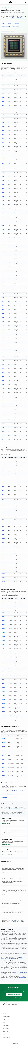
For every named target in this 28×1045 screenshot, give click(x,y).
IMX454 (3, 256)
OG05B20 (3, 608)
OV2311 (3, 644)
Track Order (5, 1010)
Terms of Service (6, 1025)
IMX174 (3, 81)
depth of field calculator (9, 815)
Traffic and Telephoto (20, 794)
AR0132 (3, 464)
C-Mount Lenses (20, 17)
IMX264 (3, 130)
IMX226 (3, 110)
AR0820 (3, 534)
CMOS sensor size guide (20, 870)
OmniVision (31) (16, 23)
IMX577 (3, 360)
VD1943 (3, 771)
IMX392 (3, 229)
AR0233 (3, 490)
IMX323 (3, 196)
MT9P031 (3, 577)
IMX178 (3, 85)
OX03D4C (3, 699)
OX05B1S (3, 707)
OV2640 (3, 652)
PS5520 (3, 755)
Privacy (4, 1022)
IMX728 (3, 404)
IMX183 (3, 93)
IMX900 (3, 423)
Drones (8, 790)
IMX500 (3, 289)
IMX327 (3, 200)
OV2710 (3, 656)
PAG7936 (3, 750)
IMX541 (3, 325)
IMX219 (3, 101)
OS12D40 (3, 636)
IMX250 (3, 118)
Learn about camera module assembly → (14, 997)
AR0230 (3, 486)
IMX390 (3, 225)
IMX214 (3, 97)
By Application (15, 26)
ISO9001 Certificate (6, 1016)
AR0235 (3, 499)
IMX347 (3, 212)
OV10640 (3, 640)
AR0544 (3, 530)
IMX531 (3, 305)
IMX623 (3, 368)
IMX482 (3, 278)
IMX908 (3, 427)
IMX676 (3, 384)
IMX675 (3, 380)
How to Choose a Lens (5, 30)
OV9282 (3, 679)
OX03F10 (3, 703)
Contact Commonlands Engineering (14, 994)
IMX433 (3, 253)
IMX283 (3, 150)
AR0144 (3, 475)
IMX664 (3, 376)
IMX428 (3, 245)
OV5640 (3, 664)
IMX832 (3, 415)
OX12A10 (3, 719)
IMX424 (3, 241)
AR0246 (3, 505)
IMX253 (3, 126)
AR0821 (3, 542)
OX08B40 (3, 715)
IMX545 (3, 333)
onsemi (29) (9, 23)
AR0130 (3, 460)
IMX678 (3, 392)
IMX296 (3, 172)
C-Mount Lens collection (10, 958)
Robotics (3, 790)
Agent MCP (5, 1013)
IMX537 (3, 317)
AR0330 (3, 509)
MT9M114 (3, 573)
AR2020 (3, 569)
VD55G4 (3, 775)
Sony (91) (3, 23)
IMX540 (3, 321)
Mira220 (3, 738)
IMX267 (3, 138)
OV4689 (3, 660)
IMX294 (3, 168)
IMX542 (3, 329)
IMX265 (3, 134)
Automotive (4, 794)
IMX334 (3, 204)
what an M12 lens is (20, 958)
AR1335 (3, 562)
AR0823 (3, 550)
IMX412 (3, 233)
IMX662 (3, 372)
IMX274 (3, 146)
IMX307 (3, 184)
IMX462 (3, 266)
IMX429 (3, 249)
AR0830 (3, 554)
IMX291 (3, 163)
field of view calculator (16, 813)
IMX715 (3, 400)
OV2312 (3, 648)
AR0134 (3, 468)
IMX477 (3, 274)
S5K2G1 (3, 759)
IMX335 (3, 208)
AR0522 (3, 526)
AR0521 (3, 519)
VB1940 (3, 763)
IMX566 (3, 352)
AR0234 (3, 494)
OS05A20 (3, 628)
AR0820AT (3, 538)
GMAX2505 (3, 746)
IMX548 (3, 345)
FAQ (12, 30)
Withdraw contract (6, 1037)
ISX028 (3, 435)
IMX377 (3, 216)
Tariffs (4, 1019)
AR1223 (3, 558)
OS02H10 (3, 612)
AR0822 (3, 546)
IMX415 (3, 237)
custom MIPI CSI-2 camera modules (19, 972)
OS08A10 (3, 632)
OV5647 (3, 668)
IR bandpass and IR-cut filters (15, 921)
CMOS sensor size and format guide (14, 808)
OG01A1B (3, 601)
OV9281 (3, 675)
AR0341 (3, 515)
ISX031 (3, 439)
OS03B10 (3, 616)
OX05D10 (3, 711)
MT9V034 (3, 581)
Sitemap (4, 1034)
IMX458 (3, 262)
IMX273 (3, 142)
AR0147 (3, 481)
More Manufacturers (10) (6, 26)
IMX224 (3, 105)
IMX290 (3, 158)
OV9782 (3, 683)
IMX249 (3, 114)
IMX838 (3, 419)
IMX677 (3, 388)
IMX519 (3, 297)
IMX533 (3, 313)
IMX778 (3, 408)
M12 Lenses (14, 17)
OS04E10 (3, 624)
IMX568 (3, 356)
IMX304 (3, 180)
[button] (2, 2)
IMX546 (3, 337)
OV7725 (3, 671)
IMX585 (3, 364)
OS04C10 (3, 620)
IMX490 (3, 285)
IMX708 (3, 396)
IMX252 (3, 122)
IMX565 (3, 349)
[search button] (22, 2)
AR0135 (3, 471)
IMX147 (3, 77)
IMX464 (3, 270)
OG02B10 (3, 604)
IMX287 (3, 154)
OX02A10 (3, 691)
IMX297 (3, 176)
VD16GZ (3, 767)
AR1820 (3, 565)
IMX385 (3, 220)
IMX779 (3, 412)
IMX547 (3, 341)
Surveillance (22, 790)
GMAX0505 (3, 742)
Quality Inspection (11, 794)
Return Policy (5, 1031)
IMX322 (3, 192)
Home (4, 1007)
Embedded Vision (15, 790)
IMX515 (3, 293)
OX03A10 (3, 695)
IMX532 (3, 309)
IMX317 (3, 188)
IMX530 (3, 301)
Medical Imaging (4, 797)
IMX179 (3, 89)
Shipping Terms (6, 1028)
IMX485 (3, 281)
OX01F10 (3, 687)
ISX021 (3, 431)
